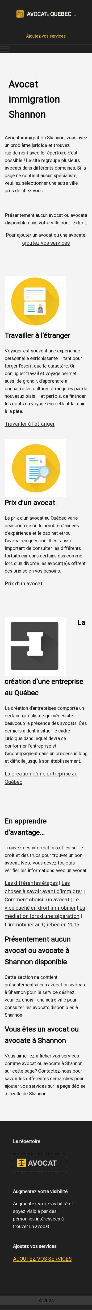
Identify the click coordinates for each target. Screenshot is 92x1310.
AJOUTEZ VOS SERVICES (42, 1259)
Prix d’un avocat (23, 584)
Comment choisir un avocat (37, 900)
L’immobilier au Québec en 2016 (42, 925)
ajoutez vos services (46, 243)
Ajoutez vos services (46, 36)
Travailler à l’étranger (30, 424)
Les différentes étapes (31, 883)
